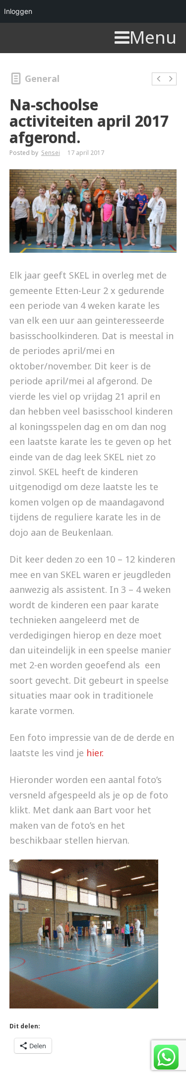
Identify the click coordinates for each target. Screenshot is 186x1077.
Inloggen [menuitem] (18, 11)
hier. (95, 753)
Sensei (50, 152)
